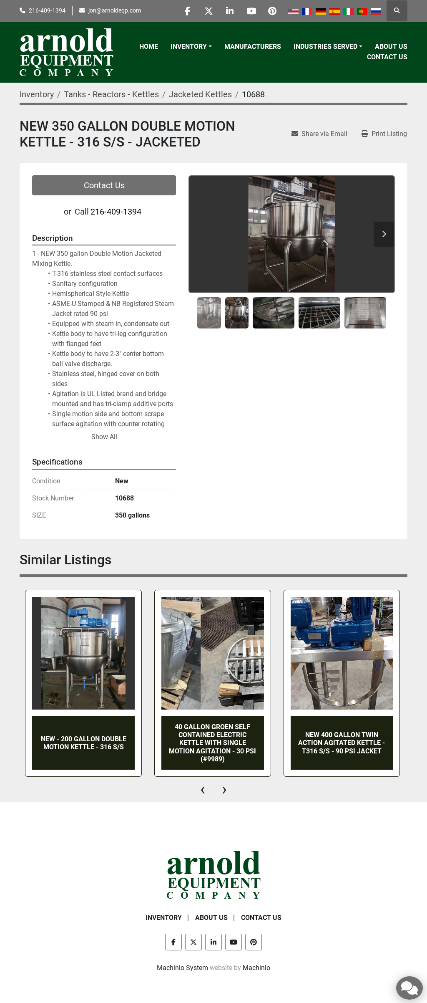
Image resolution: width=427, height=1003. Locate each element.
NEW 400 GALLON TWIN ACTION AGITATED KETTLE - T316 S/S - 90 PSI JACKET (341, 743)
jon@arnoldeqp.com (114, 10)
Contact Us (387, 57)
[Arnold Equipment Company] (214, 874)
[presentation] (202, 789)
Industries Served (325, 47)
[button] (191, 47)
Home (148, 47)
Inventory (189, 47)
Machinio (256, 968)
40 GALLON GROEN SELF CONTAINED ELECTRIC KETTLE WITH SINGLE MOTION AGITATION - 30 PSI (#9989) (212, 743)
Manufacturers (252, 47)
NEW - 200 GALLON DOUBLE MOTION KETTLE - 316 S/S (83, 743)
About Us (391, 47)
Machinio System (182, 968)
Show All (104, 437)
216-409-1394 (47, 10)
